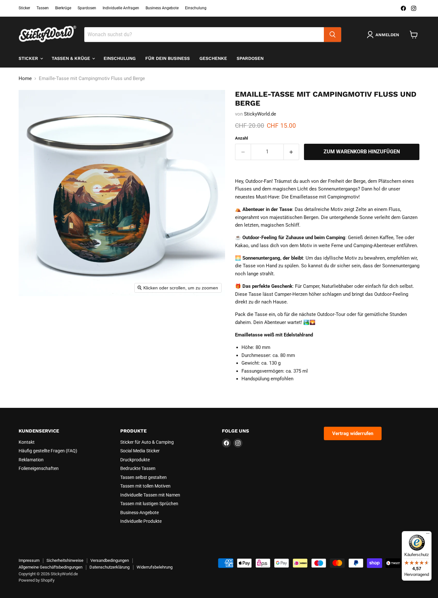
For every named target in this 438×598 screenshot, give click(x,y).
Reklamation (31, 459)
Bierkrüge (63, 8)
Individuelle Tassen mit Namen (150, 494)
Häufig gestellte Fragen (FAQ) (48, 450)
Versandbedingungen (109, 560)
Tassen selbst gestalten (143, 477)
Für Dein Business (167, 58)
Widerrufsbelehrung (155, 567)
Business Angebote (162, 8)
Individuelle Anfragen (121, 8)
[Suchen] (332, 34)
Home (25, 78)
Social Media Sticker (140, 450)
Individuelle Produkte (141, 521)
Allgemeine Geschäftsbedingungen (50, 567)
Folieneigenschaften (39, 468)
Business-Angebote (139, 512)
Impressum (29, 560)
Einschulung (195, 8)
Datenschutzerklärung (109, 567)
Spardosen (87, 8)
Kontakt (27, 442)
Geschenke (213, 58)
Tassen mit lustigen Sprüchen (149, 503)
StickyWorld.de (260, 114)
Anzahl (241, 138)
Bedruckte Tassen (138, 468)
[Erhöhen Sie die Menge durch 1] (291, 152)
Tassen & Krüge (71, 58)
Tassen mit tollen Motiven (145, 486)
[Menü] (428, 535)
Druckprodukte (135, 459)
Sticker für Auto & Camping (147, 442)
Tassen (43, 8)
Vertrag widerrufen (352, 433)
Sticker (24, 8)
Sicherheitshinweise (64, 560)
